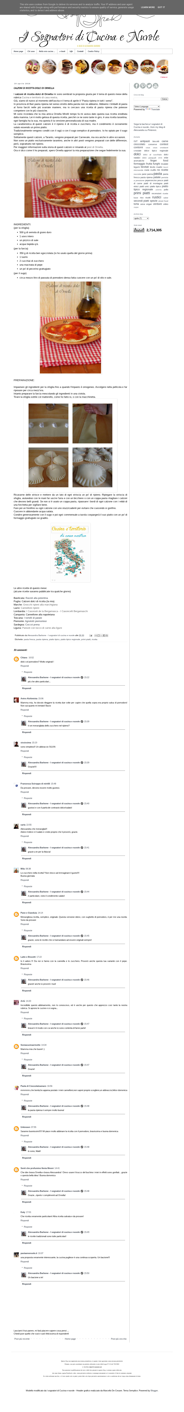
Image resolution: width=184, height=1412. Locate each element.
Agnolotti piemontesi (36, 621)
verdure (157, 204)
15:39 (86, 721)
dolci (137, 154)
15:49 (86, 1232)
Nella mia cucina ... (47, 51)
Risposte (28, 672)
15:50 (86, 1273)
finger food (159, 160)
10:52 (31, 657)
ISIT (136, 141)
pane (144, 174)
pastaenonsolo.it (29, 1253)
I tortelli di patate (33, 618)
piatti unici (144, 186)
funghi (156, 163)
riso (141, 197)
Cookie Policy (93, 51)
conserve (152, 144)
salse (165, 198)
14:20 (28, 1001)
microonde (138, 170)
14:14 (40, 913)
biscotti (156, 141)
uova (142, 204)
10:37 (40, 1253)
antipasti (145, 141)
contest (164, 144)
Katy (23, 1212)
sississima (26, 742)
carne (165, 141)
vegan (149, 204)
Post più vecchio (118, 1339)
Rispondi (25, 666)
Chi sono (31, 51)
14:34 (43, 1045)
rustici (156, 197)
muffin (153, 170)
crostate (137, 150)
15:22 (86, 677)
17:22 (39, 957)
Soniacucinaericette (30, 1045)
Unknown (25, 1127)
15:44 (86, 891)
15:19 (34, 742)
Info (71, 51)
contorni (138, 147)
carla (23, 824)
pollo (166, 189)
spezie (153, 200)
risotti (147, 197)
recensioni (156, 193)
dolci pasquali (149, 158)
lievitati (145, 166)
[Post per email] (91, 635)
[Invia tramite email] (95, 635)
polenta (159, 190)
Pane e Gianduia (29, 913)
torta (136, 204)
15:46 (86, 979)
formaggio (139, 163)
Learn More (148, 7)
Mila (23, 868)
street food (163, 201)
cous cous (151, 148)
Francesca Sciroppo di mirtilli (35, 783)
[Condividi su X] (101, 635)
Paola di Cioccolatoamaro (33, 1086)
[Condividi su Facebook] (104, 635)
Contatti (80, 51)
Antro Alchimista (29, 698)
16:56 (49, 1086)
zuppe (136, 207)
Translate (155, 109)
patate (157, 177)
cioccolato (139, 144)
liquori (165, 167)
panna (150, 174)
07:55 (33, 1127)
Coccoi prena (32, 624)
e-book (62, 51)
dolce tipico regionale (156, 150)
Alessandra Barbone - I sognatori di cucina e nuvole (54, 677)
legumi (137, 167)
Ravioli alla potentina (37, 598)
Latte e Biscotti (28, 957)
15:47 (86, 1024)
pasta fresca (29, 639)
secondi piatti (141, 200)
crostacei (164, 148)
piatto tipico (54, 639)
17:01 (28, 1212)
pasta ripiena (42, 639)
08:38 (28, 868)
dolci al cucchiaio (152, 155)
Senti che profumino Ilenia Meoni (37, 1168)
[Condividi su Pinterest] (106, 635)
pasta (158, 174)
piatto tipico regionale (70, 639)
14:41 (57, 1168)
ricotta (94, 639)
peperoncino (151, 180)
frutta (149, 163)
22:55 (28, 824)
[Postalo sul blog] (98, 635)
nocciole (137, 174)
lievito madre (156, 167)
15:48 (53, 783)
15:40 (86, 803)
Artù (23, 1001)
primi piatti (86, 639)
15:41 (86, 847)
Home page (18, 51)
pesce (160, 180)
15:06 (40, 698)
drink (160, 158)
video (165, 204)
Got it (161, 7)
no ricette (162, 169)
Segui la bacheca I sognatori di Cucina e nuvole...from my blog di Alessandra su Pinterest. (149, 127)
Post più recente (22, 1339)
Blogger (154, 1390)
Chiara (24, 657)
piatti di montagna (153, 183)
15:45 (86, 936)
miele (146, 170)
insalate (164, 164)
